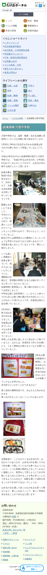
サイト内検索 (23, 14)
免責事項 (28, 559)
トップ (8, 21)
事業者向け (33, 26)
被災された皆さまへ (13, 69)
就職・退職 (12, 100)
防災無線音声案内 (12, 46)
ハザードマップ (11, 43)
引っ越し (32, 95)
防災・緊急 (33, 21)
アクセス (6, 543)
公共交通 (11, 110)
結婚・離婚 (12, 95)
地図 (14, 517)
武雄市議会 (33, 31)
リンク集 (28, 543)
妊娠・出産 (12, 86)
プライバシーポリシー (33, 555)
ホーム (5, 118)
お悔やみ (32, 105)
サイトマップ (30, 539)
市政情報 (6, 552)
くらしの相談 (13, 105)
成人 (30, 91)
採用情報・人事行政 (11, 556)
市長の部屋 (10, 31)
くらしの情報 (11, 26)
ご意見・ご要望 (9, 533)
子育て (31, 86)
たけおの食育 (17, 118)
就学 (9, 91)
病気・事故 (33, 100)
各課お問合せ (10, 72)
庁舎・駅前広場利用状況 (15, 58)
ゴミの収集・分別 (12, 65)
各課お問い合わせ (10, 548)
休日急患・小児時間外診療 (16, 50)
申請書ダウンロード (13, 54)
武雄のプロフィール (11, 539)
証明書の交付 (10, 61)
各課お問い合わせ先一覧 (13, 530)
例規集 (5, 560)
